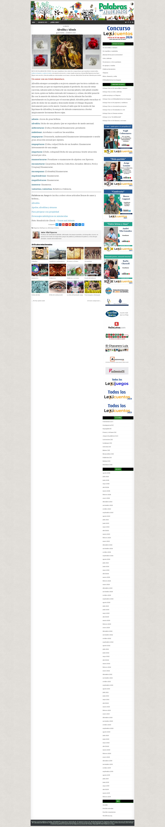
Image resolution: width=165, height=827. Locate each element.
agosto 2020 (106, 732)
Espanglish (106, 428)
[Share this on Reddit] (70, 224)
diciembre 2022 (107, 631)
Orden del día (36, 295)
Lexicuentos (106, 439)
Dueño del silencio (90, 278)
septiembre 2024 (108, 555)
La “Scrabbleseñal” (115, 117)
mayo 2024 (106, 570)
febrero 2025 (107, 537)
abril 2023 (106, 617)
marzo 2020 (106, 750)
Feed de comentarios (109, 812)
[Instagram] (130, 22)
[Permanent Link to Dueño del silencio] (93, 270)
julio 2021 (106, 692)
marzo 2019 (106, 793)
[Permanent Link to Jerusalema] (93, 253)
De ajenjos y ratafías (109, 65)
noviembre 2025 (108, 505)
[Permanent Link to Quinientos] (40, 270)
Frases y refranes (108, 432)
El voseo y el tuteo (72, 261)
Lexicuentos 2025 (42, 22)
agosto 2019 (106, 775)
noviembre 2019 (108, 764)
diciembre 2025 (107, 501)
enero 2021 (106, 714)
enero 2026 (106, 498)
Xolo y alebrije (107, 58)
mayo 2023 (106, 613)
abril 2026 (106, 487)
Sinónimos (106, 464)
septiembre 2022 (108, 642)
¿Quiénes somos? (54, 22)
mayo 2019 (106, 786)
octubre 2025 (107, 509)
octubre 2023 (107, 595)
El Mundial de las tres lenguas (112, 80)
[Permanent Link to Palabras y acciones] (75, 270)
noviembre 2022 (108, 635)
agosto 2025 (106, 516)
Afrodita (36, 203)
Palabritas (106, 457)
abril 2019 (106, 789)
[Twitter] (126, 22)
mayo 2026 (106, 483)
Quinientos (35, 278)
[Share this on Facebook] (60, 224)
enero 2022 (106, 671)
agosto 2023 (106, 602)
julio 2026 (106, 476)
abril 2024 (106, 573)
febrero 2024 (107, 581)
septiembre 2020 (108, 728)
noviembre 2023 (108, 591)
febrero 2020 (107, 753)
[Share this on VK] (73, 224)
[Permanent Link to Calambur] (40, 253)
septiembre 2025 (108, 512)
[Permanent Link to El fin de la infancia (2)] (57, 287)
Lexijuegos (106, 443)
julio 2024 (106, 563)
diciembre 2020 (107, 717)
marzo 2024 (106, 577)
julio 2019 (106, 778)
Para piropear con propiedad (45, 212)
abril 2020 (106, 746)
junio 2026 (106, 480)
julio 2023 (106, 606)
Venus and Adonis (65, 221)
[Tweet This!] (57, 224)
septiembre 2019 (108, 771)
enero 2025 (106, 541)
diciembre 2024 (107, 545)
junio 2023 (106, 609)
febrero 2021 (107, 710)
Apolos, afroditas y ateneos (44, 207)
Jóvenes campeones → (94, 300)
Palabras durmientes (109, 69)
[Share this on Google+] (63, 224)
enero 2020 (106, 757)
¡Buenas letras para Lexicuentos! (113, 54)
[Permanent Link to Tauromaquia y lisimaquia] (93, 287)
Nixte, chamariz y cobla (110, 76)
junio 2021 (106, 696)
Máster (105, 450)
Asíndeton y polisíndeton (57, 261)
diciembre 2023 (107, 588)
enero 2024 (106, 584)
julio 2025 (106, 519)
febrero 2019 (107, 796)
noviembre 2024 (108, 548)
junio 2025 (106, 523)
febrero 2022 (107, 667)
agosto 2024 (106, 559)
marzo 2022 (106, 663)
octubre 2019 (107, 768)
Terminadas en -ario (119, 109)
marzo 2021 (106, 706)
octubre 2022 (107, 638)
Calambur (35, 261)
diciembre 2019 (107, 760)
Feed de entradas (108, 808)
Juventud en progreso (120, 106)
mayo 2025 (106, 527)
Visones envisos (118, 113)
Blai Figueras (61, 33)
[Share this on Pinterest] (66, 224)
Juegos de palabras (109, 436)
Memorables (106, 454)
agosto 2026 (106, 473)
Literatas (105, 446)
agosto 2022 (106, 645)
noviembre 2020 (108, 721)
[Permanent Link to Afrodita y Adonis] (66, 52)
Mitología (51, 228)
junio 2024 (106, 566)
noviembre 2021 (108, 678)
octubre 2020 (107, 724)
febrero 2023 (107, 624)
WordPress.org (107, 815)
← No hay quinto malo (38, 300)
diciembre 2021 (107, 674)
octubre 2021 (107, 681)
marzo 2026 (106, 491)
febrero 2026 (107, 494)
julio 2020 (106, 735)
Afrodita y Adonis (66, 29)
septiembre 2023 (108, 599)
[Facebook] (128, 22)
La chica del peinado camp (75, 295)
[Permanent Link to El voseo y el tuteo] (75, 253)
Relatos (67, 26)
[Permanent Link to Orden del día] (40, 287)
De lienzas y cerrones (119, 120)
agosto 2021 (106, 688)
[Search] (132, 22)
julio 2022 (106, 649)
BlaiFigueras (43, 228)
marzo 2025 (106, 534)
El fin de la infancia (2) (56, 295)
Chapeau (105, 72)
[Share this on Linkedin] (79, 224)
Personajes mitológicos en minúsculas (50, 216)
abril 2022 (106, 660)
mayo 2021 (106, 699)
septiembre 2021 (108, 685)
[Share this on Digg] (76, 224)
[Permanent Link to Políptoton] (57, 270)
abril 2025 (106, 530)
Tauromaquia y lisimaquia (92, 295)
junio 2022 (106, 653)
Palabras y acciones (73, 278)
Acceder (105, 805)
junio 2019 (106, 782)
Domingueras (107, 425)
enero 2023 (106, 627)
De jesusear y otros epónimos (112, 62)
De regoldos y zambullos (110, 51)
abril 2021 (106, 703)
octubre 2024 (107, 552)
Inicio (33, 22)
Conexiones (106, 421)
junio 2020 (106, 739)
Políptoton (52, 278)
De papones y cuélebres (120, 102)
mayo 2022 (106, 656)
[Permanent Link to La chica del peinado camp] (75, 287)
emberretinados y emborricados (42, 73)
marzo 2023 (106, 620)
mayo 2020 (106, 742)
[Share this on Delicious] (83, 224)
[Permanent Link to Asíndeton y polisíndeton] (57, 253)
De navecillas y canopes (110, 47)
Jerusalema (88, 261)
